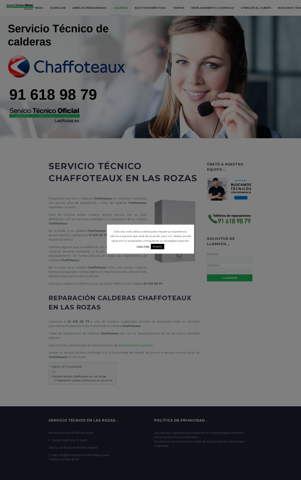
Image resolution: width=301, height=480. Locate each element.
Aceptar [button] (157, 246)
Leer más (143, 246)
